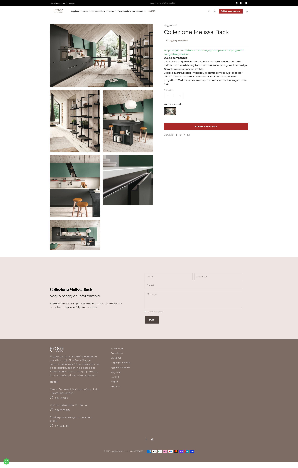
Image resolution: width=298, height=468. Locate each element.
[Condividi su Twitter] (181, 135)
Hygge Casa (170, 25)
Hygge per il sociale (121, 362)
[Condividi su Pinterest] (184, 135)
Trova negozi (70, 3)
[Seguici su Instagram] (152, 439)
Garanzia (115, 386)
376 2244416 (62, 426)
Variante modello (173, 104)
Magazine (116, 372)
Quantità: (168, 90)
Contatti (115, 376)
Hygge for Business (120, 367)
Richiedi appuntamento (230, 11)
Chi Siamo (116, 357)
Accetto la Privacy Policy (155, 312)
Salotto (85, 11)
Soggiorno (75, 11)
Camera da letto (98, 11)
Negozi (114, 381)
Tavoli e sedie (123, 11)
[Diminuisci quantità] (167, 96)
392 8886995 (62, 410)
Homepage (117, 348)
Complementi (137, 11)
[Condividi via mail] (188, 135)
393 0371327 (61, 398)
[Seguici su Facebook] (146, 439)
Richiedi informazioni (206, 126)
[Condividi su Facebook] (177, 135)
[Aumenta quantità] (180, 96)
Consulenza (117, 353)
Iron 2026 (151, 11)
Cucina (111, 11)
